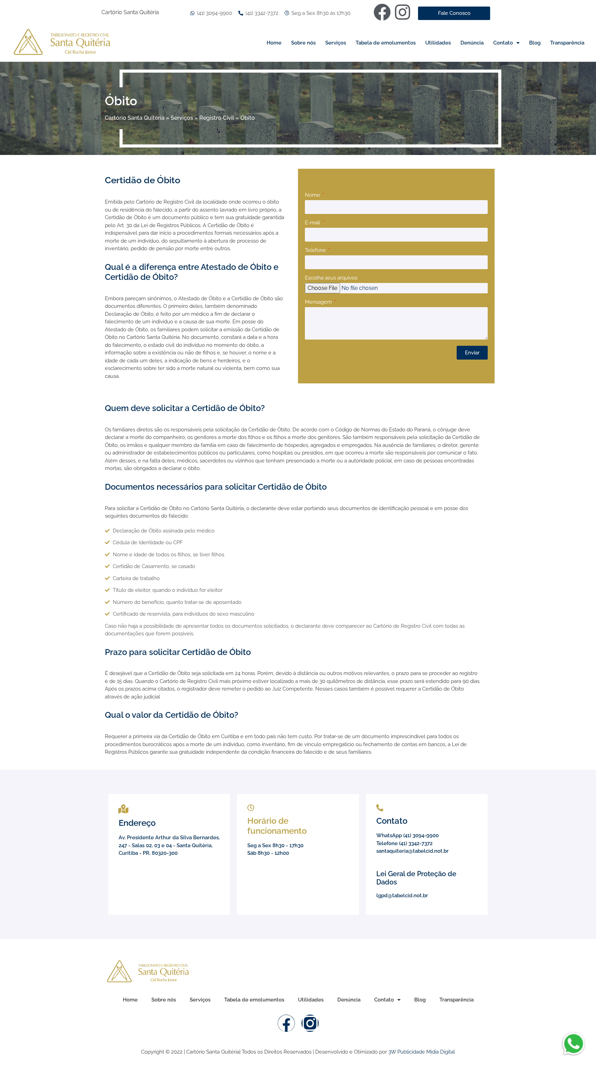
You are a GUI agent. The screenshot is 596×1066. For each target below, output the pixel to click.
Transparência (567, 43)
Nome (313, 195)
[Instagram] (402, 12)
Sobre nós (303, 43)
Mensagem (319, 302)
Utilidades (438, 43)
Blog (534, 43)
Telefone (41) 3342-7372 (404, 843)
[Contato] (379, 807)
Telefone (316, 250)
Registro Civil (216, 118)
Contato (503, 43)
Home (274, 43)
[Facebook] (382, 12)
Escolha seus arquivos (331, 278)
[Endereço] (123, 808)
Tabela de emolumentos (386, 43)
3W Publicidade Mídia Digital (421, 1052)
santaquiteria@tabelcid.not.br (412, 851)
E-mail (313, 223)
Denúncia (472, 43)
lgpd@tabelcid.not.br (402, 895)
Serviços (335, 43)
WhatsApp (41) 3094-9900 (407, 835)
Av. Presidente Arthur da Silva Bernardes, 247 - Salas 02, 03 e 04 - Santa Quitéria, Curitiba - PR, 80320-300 (169, 845)
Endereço (137, 823)
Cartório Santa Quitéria (135, 118)
